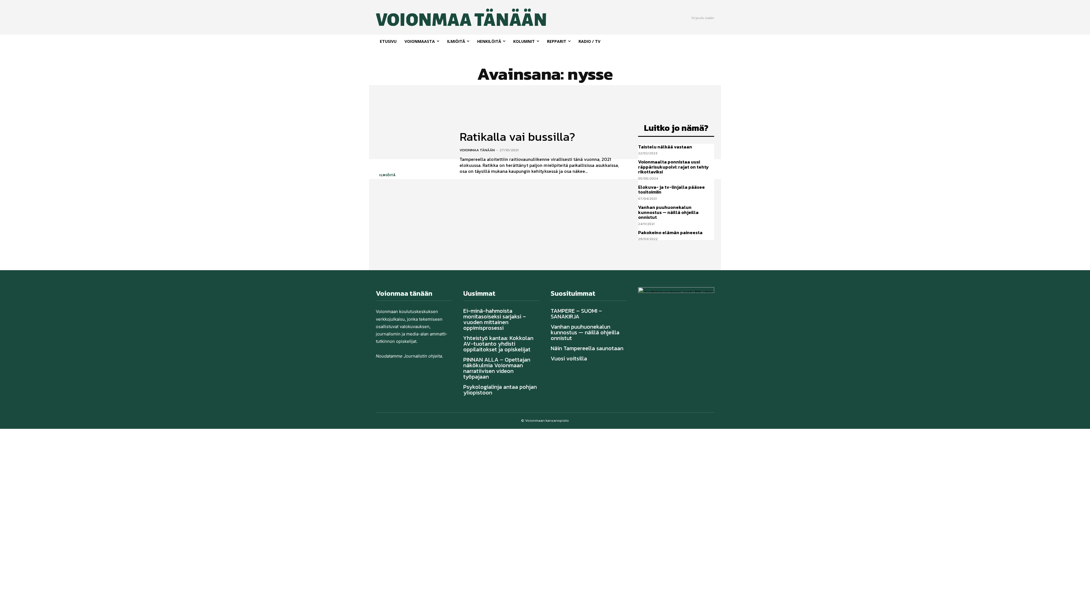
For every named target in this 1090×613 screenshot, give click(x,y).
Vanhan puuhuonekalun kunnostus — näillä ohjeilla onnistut (668, 212)
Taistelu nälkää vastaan (665, 146)
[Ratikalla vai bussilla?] (413, 153)
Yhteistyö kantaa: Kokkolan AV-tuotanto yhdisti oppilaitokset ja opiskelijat (498, 344)
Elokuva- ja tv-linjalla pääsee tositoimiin (671, 190)
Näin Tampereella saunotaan (587, 348)
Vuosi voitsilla (569, 358)
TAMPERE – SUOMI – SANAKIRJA (576, 313)
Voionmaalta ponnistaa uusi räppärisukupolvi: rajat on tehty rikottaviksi (673, 166)
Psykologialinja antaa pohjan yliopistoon (500, 390)
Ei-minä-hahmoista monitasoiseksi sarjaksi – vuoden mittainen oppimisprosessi (494, 319)
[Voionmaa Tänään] (442, 17)
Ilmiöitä (387, 175)
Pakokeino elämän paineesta (670, 232)
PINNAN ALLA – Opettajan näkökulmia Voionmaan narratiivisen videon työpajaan (496, 368)
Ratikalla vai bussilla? (517, 137)
